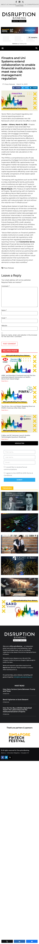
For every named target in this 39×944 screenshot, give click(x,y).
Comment (5, 286)
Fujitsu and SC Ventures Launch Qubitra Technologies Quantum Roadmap (15, 436)
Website (4, 325)
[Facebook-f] (16, 2)
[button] (18, 32)
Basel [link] (16, 134)
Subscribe (19, 5)
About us (4, 4)
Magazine (12, 4)
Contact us (22, 4)
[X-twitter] (23, 2)
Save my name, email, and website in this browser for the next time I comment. (19, 335)
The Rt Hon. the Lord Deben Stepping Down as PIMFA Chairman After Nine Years (18, 407)
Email (4, 318)
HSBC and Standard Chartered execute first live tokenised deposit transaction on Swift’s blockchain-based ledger (18, 377)
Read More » (4, 381)
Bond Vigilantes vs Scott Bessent (15, 699)
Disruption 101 (32, 4)
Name (4, 310)
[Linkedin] (19, 2)
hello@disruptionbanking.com (23, 677)
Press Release (9, 268)
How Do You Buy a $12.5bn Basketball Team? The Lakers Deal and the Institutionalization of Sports (17, 709)
